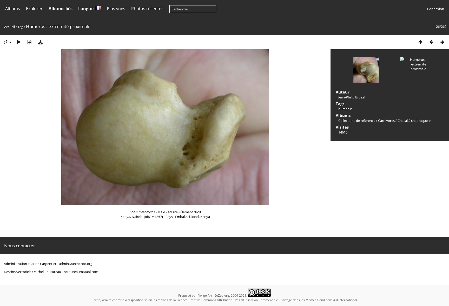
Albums (12, 8)
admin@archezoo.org (75, 263)
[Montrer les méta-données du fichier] (29, 42)
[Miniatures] (420, 42)
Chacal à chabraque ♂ (414, 120)
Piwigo (202, 295)
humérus (345, 109)
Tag (20, 26)
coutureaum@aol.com (81, 271)
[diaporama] (18, 42)
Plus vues (116, 8)
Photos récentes (147, 8)
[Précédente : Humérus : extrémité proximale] (431, 42)
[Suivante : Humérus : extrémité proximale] (442, 42)
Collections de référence (356, 120)
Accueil (9, 26)
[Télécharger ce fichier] (40, 42)
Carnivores (386, 120)
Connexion (435, 8)
